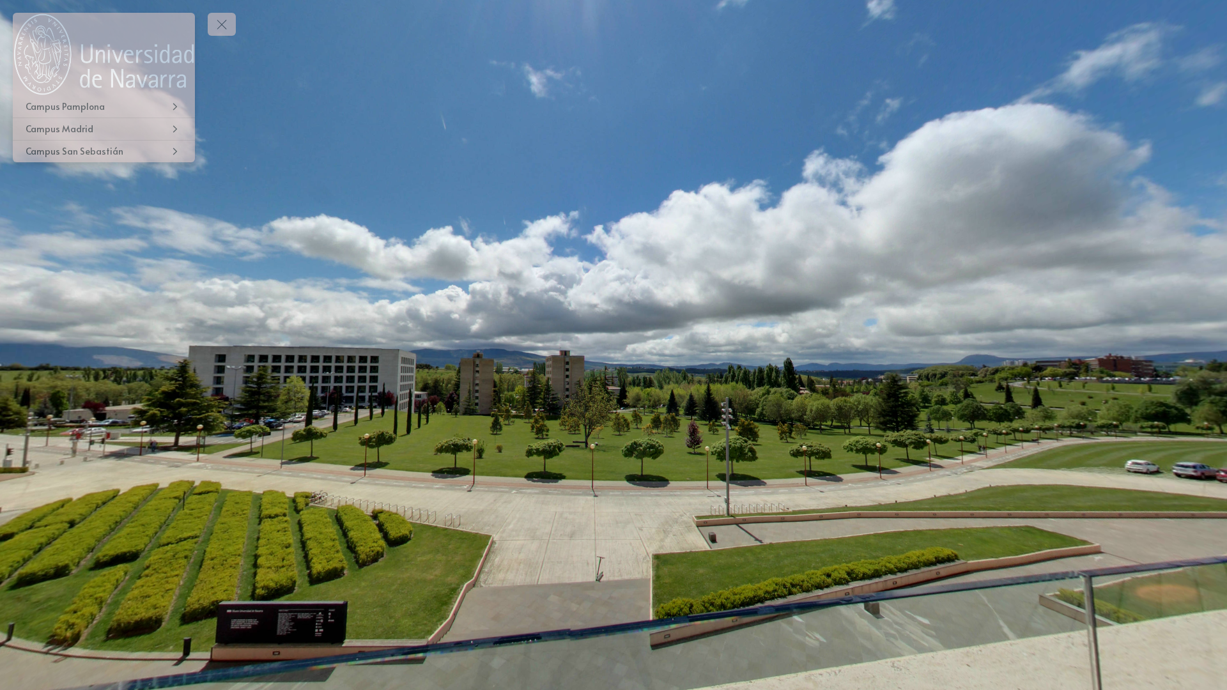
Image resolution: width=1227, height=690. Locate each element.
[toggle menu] (222, 24)
